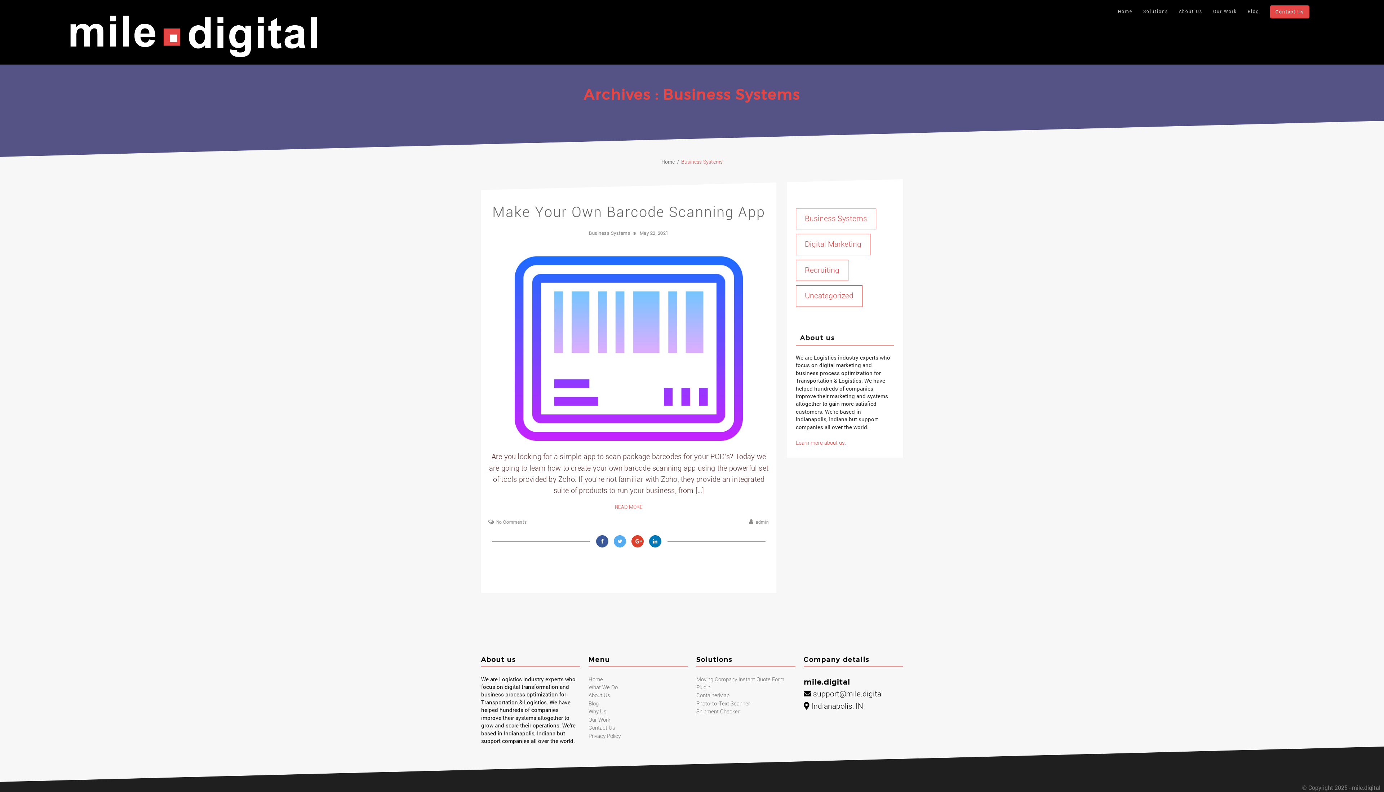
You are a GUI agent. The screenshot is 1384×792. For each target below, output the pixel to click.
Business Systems (609, 233)
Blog (1253, 11)
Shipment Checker (718, 711)
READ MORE (629, 507)
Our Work (1225, 11)
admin (762, 522)
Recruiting (822, 270)
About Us (1190, 11)
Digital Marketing (833, 244)
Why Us (598, 711)
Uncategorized (829, 295)
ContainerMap (712, 695)
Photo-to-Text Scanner (723, 703)
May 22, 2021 (654, 233)
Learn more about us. (821, 443)
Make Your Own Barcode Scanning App (628, 212)
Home (1125, 11)
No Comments (511, 522)
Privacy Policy (605, 736)
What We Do (603, 687)
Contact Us (1290, 11)
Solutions (1155, 11)
